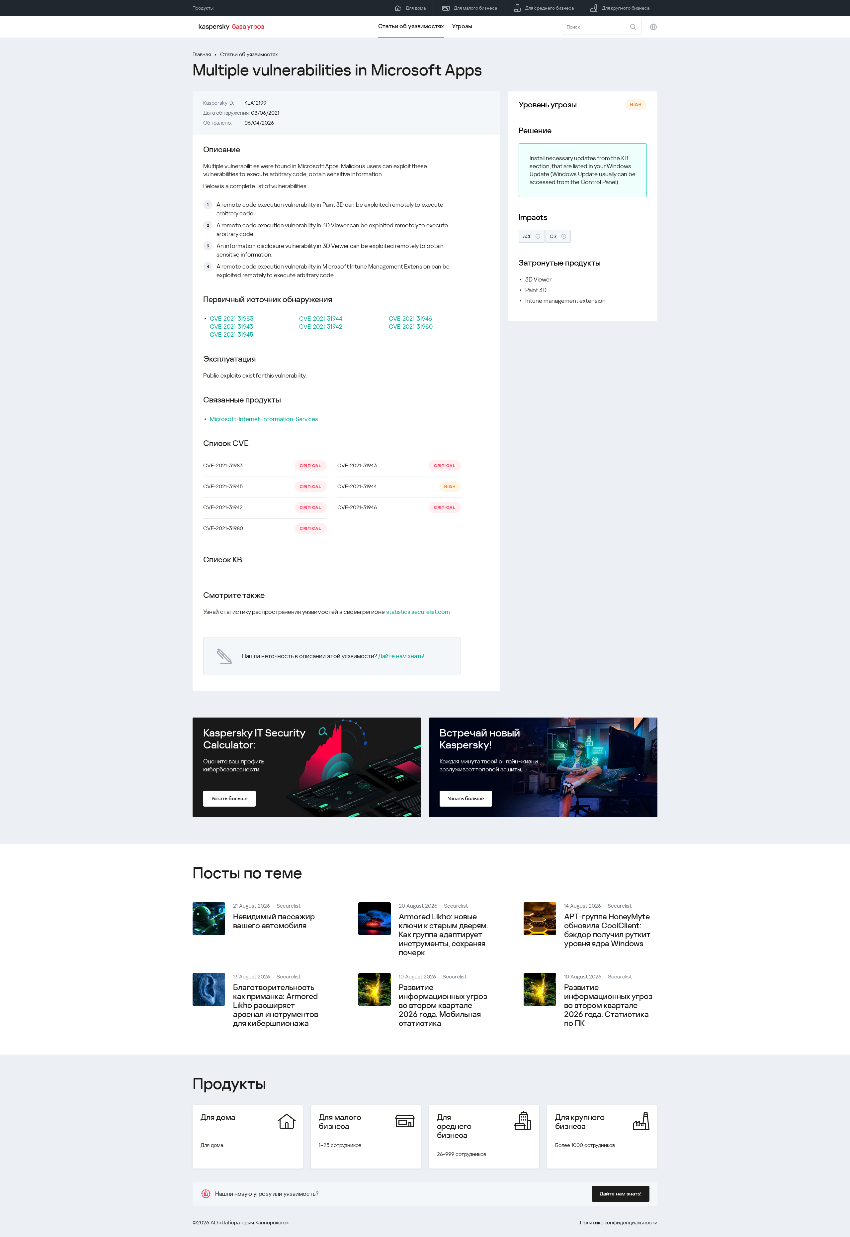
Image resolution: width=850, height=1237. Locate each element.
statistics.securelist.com (418, 611)
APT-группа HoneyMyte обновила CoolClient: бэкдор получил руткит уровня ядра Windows (607, 930)
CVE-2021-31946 (410, 318)
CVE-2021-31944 (320, 318)
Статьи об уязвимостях (411, 26)
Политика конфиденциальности (618, 1222)
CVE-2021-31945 (231, 334)
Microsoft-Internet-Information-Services (264, 418)
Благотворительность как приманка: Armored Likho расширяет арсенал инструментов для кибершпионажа (275, 1005)
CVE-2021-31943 (231, 326)
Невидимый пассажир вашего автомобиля (274, 921)
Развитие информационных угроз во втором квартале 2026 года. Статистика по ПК (608, 1005)
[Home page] (232, 27)
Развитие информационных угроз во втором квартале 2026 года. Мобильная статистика (443, 1005)
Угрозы (462, 26)
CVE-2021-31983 (231, 318)
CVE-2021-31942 (320, 326)
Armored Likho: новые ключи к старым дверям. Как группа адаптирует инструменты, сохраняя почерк (443, 934)
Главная (202, 54)
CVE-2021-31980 (411, 326)
